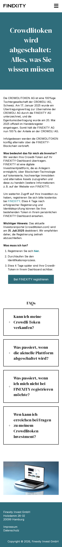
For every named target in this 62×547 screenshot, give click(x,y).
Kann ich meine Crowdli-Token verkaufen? (27, 322)
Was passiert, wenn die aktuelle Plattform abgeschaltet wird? (33, 353)
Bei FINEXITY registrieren (31, 279)
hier (36, 251)
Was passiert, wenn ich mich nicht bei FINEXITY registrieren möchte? (33, 386)
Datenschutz (11, 530)
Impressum (10, 526)
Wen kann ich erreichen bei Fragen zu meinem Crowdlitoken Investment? (32, 425)
